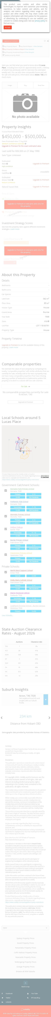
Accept (7, 27)
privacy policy (40, 21)
